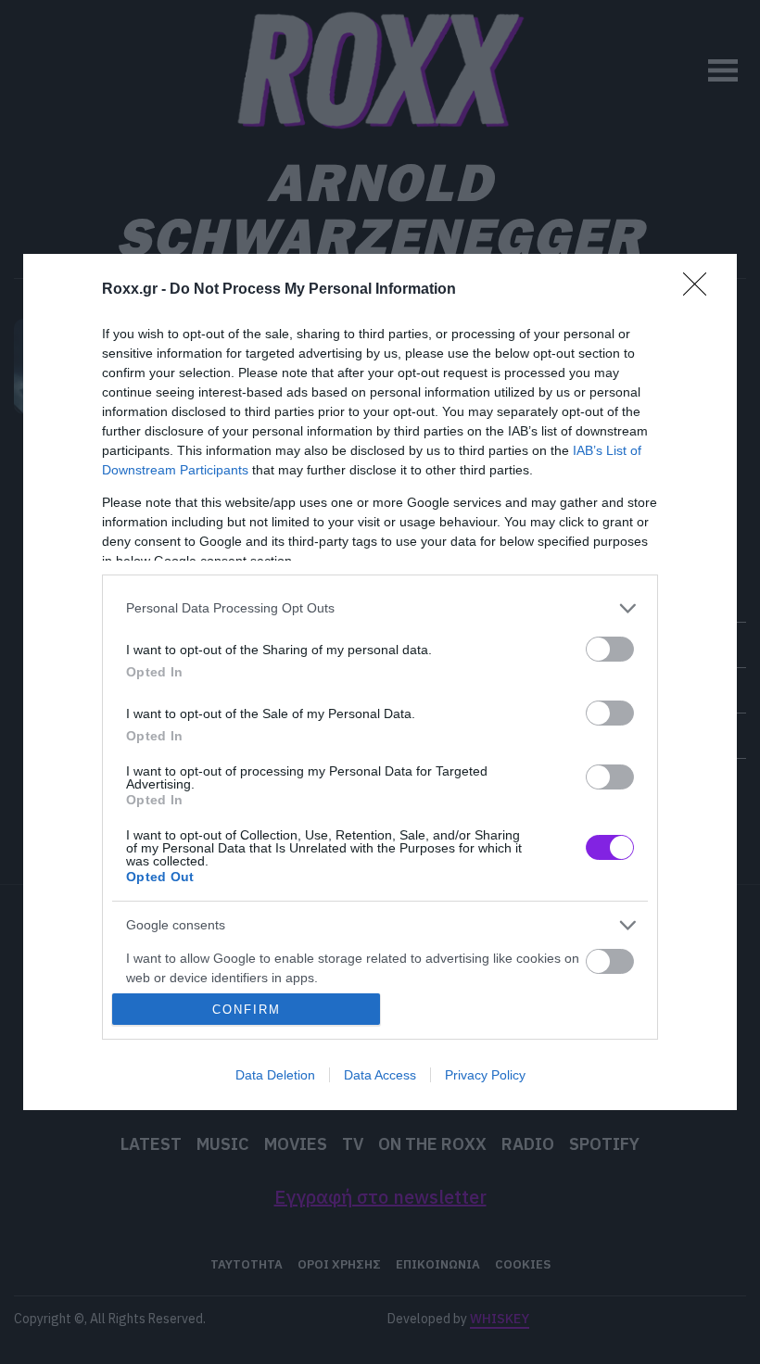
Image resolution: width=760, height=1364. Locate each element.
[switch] (610, 649)
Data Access (380, 1074)
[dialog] (380, 682)
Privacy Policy (485, 1074)
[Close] (700, 290)
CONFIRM (246, 1010)
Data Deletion (275, 1074)
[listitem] (380, 608)
